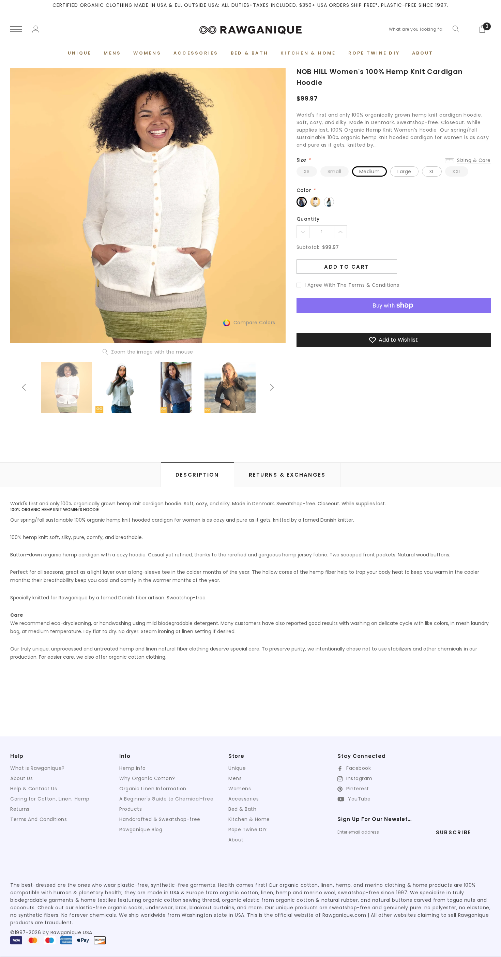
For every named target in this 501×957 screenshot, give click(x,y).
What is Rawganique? (37, 768)
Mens (235, 778)
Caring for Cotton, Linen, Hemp (50, 798)
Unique (237, 768)
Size (303, 159)
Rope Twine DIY (247, 829)
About (236, 839)
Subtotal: (308, 247)
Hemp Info (132, 768)
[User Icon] (36, 28)
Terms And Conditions (38, 819)
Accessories (243, 798)
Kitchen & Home (249, 819)
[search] (454, 29)
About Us (21, 778)
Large (404, 171)
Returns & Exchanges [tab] (287, 474)
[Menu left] (16, 29)
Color (306, 190)
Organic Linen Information (152, 788)
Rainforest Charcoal (302, 202)
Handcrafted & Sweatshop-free (159, 819)
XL (432, 171)
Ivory (315, 202)
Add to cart (346, 266)
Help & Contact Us (33, 788)
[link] (66, 387)
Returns (20, 809)
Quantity (308, 218)
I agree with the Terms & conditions (352, 285)
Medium (369, 171)
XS (307, 171)
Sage (329, 202)
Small (334, 171)
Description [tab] (197, 474)
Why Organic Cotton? (147, 778)
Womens (239, 788)
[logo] (250, 29)
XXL (456, 171)
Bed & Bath (242, 809)
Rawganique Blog (140, 829)
